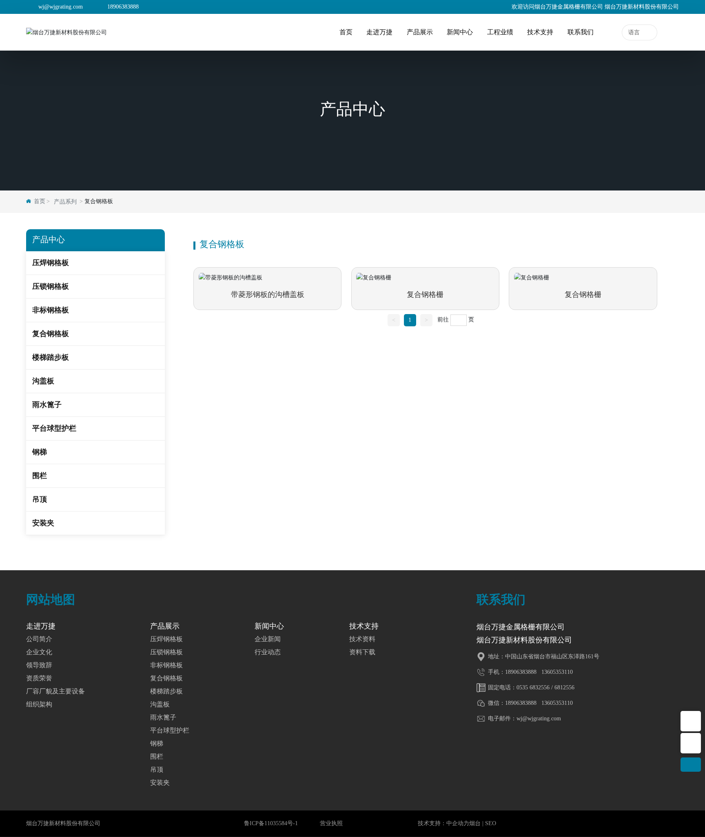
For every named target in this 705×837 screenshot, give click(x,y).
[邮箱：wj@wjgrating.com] (691, 743)
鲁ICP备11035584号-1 (271, 823)
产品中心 (352, 109)
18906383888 (123, 7)
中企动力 (457, 823)
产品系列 (65, 202)
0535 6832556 (533, 687)
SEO (490, 823)
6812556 (564, 687)
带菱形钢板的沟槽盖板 (267, 294)
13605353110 (556, 672)
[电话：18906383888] (691, 721)
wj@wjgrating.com (60, 7)
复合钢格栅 (425, 294)
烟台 (475, 823)
